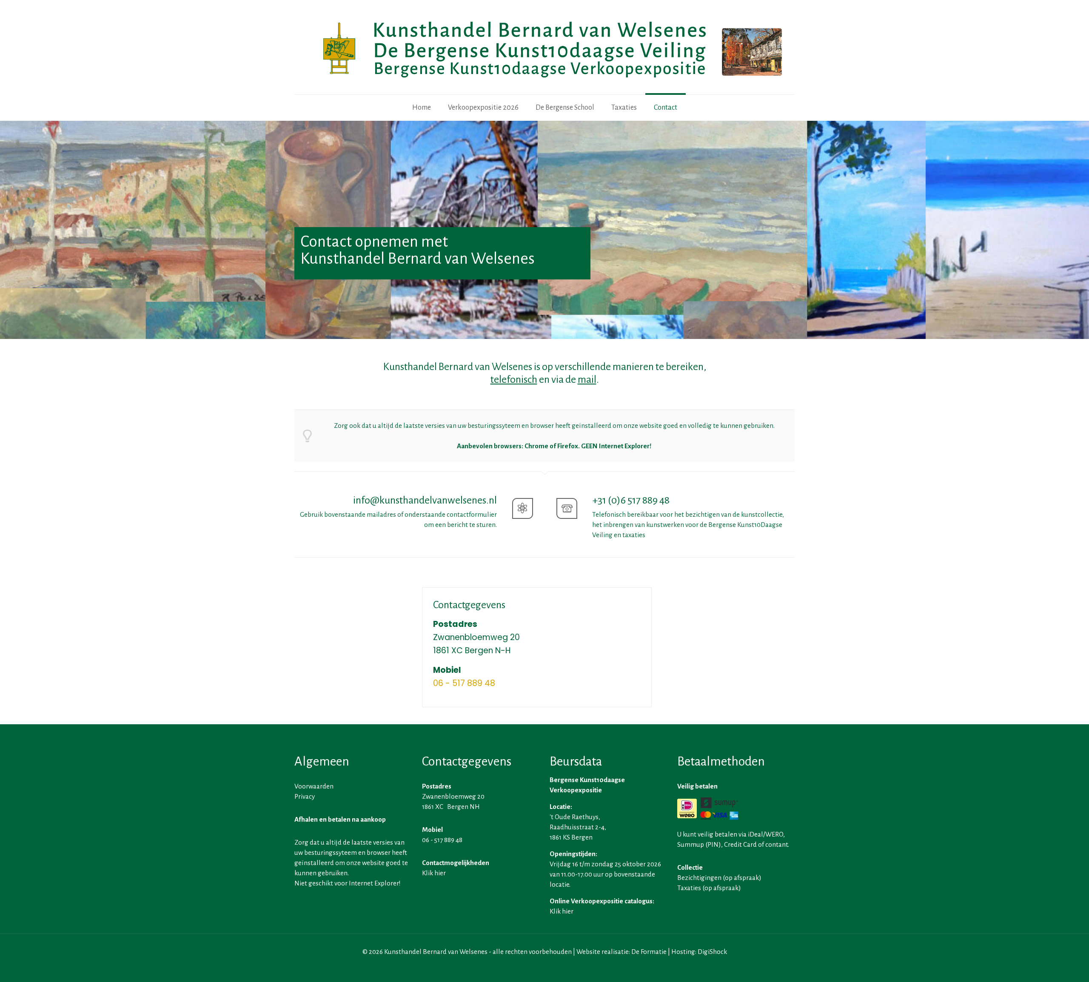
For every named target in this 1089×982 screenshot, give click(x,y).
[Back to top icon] (1048, 964)
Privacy (304, 796)
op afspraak (742, 877)
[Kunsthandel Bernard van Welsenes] (544, 47)
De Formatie (649, 951)
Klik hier (434, 873)
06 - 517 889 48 (464, 683)
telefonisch (513, 379)
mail (587, 379)
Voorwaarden (314, 786)
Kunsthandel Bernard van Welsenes (435, 951)
